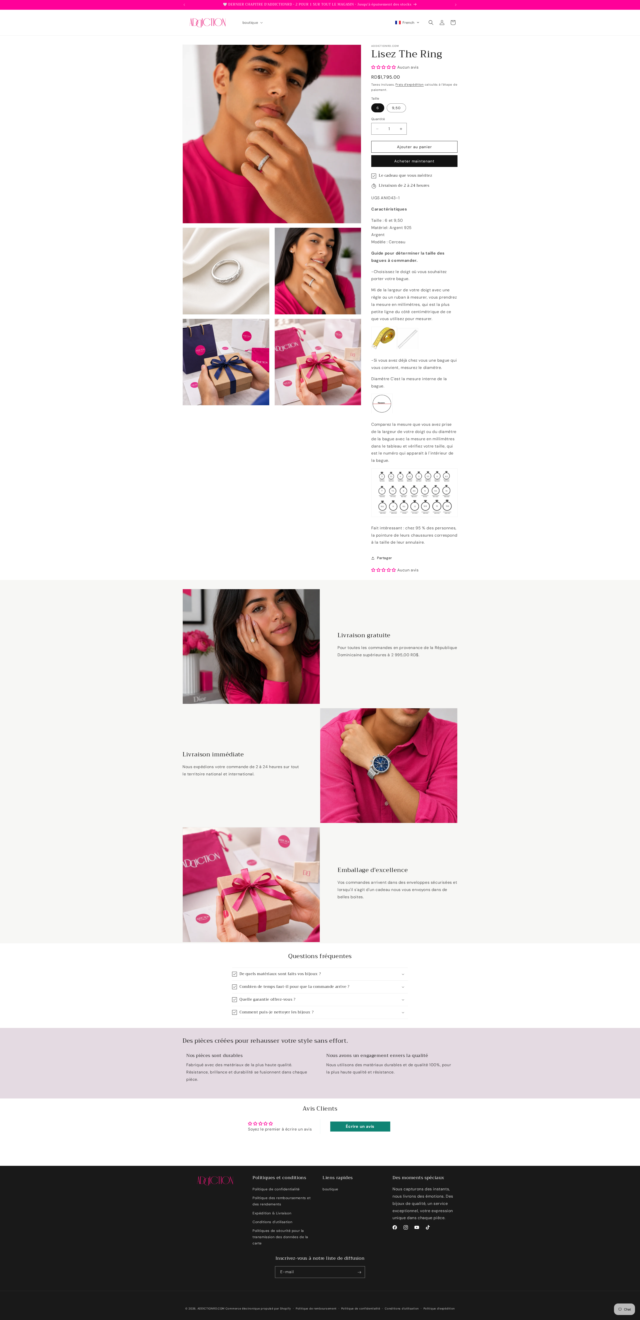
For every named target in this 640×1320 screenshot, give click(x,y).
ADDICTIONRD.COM (211, 1308)
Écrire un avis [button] (360, 1126)
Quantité (378, 119)
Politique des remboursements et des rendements (281, 1201)
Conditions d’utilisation (402, 1308)
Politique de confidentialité (276, 1189)
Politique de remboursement (316, 1308)
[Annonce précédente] (184, 5)
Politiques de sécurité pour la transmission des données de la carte (280, 1237)
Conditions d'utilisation (272, 1222)
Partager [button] (384, 558)
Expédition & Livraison (271, 1213)
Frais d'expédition (410, 85)
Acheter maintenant (414, 161)
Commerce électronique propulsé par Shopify (258, 1308)
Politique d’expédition (439, 1308)
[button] (252, 22)
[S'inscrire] (359, 1272)
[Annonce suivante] (455, 5)
